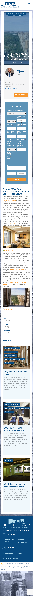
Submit (16, 179)
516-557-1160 (9, 556)
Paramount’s (13, 223)
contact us (9, 553)
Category (6, 327)
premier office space (9, 200)
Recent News (22, 542)
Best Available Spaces (13, 13)
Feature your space (11, 558)
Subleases (18, 15)
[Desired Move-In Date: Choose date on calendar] (21, 122)
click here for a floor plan (17, 269)
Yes (8, 141)
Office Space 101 (10, 545)
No (8, 143)
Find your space (23, 556)
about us (21, 553)
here (10, 284)
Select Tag (7, 320)
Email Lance (21, 95)
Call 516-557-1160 (11, 89)
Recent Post (7, 333)
